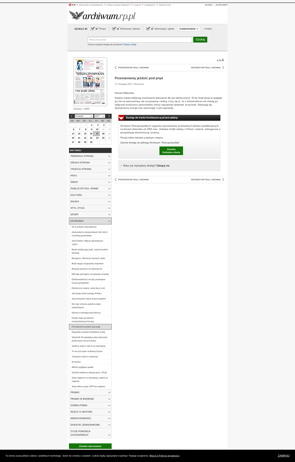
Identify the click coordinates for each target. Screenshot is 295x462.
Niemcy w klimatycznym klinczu (86, 313)
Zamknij (284, 455)
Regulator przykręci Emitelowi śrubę (88, 332)
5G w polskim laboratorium (84, 227)
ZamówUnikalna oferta (171, 151)
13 (73, 133)
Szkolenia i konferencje (91, 5)
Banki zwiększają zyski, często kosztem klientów (90, 251)
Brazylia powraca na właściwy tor (87, 269)
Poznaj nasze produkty (118, 5)
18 (103, 133)
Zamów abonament (90, 446)
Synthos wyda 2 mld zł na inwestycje (89, 346)
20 (73, 138)
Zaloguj (209, 5)
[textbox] (140, 40)
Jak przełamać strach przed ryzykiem (89, 299)
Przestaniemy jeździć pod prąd (86, 327)
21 (79, 138)
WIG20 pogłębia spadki (82, 367)
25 (103, 138)
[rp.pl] (72, 5)
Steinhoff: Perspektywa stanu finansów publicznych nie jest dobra (89, 339)
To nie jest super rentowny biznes (87, 351)
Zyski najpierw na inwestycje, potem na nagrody (90, 379)
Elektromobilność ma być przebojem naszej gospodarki (88, 281)
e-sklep (137, 5)
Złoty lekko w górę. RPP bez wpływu (88, 386)
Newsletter (165, 5)
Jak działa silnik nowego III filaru (87, 293)
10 (97, 129)
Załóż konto (221, 5)
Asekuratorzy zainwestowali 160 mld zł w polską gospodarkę (90, 234)
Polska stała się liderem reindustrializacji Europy (83, 320)
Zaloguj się (146, 165)
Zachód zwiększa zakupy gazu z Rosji (89, 372)
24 (97, 138)
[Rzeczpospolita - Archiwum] (102, 16)
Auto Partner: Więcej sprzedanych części (87, 243)
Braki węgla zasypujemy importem (87, 263)
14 (79, 133)
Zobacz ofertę (130, 44)
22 (85, 138)
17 (97, 133)
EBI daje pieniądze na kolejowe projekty (90, 274)
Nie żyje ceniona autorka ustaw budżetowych (86, 306)
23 (91, 138)
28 (79, 142)
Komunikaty (150, 5)
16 (91, 133)
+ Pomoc (207, 29)
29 (85, 142)
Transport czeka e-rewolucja (85, 356)
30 (91, 142)
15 (85, 133)
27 (73, 142)
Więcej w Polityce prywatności (164, 455)
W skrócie (76, 362)
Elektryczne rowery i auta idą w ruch (88, 288)
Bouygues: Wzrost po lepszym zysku (88, 258)
